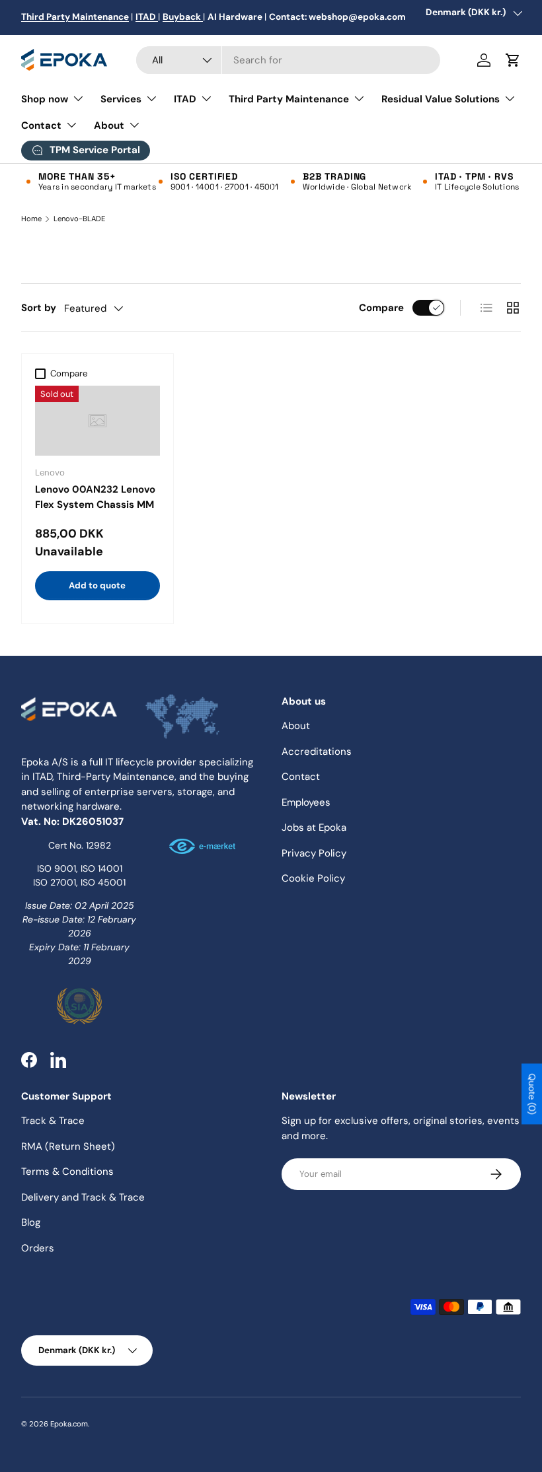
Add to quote (97, 585)
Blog (30, 1222)
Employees (306, 802)
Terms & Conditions (67, 1171)
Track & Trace (53, 1120)
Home (31, 219)
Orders (37, 1248)
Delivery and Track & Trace (83, 1197)
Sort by (38, 307)
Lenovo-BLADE (79, 219)
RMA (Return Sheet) (68, 1146)
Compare (381, 307)
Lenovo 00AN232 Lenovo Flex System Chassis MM (95, 497)
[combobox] (288, 60)
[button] (512, 60)
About (296, 725)
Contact (301, 776)
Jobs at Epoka (314, 827)
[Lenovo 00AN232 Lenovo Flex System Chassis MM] (97, 421)
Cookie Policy (313, 878)
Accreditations (317, 751)
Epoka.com (69, 1423)
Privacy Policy (314, 853)
